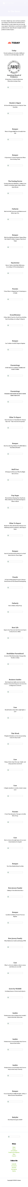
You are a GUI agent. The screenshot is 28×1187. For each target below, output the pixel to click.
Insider (15, 1013)
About (14, 1149)
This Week (15, 733)
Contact (14, 1156)
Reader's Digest (15, 103)
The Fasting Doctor (15, 181)
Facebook (14, 1166)
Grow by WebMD (15, 989)
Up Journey (15, 263)
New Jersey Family (15, 888)
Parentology (15, 365)
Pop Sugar (15, 495)
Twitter (14, 1171)
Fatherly (15, 209)
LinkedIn (14, 1164)
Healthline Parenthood (15, 653)
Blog (14, 1154)
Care (15, 707)
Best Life (15, 627)
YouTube (14, 1167)
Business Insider (15, 680)
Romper (15, 129)
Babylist (15, 1117)
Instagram (14, 1169)
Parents (15, 289)
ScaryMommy (15, 315)
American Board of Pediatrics (14, 76)
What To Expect (15, 417)
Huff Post (15, 469)
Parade (15, 577)
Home (14, 1147)
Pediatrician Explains (14, 1152)
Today (14, 51)
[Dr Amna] (7, 3)
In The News (14, 1150)
